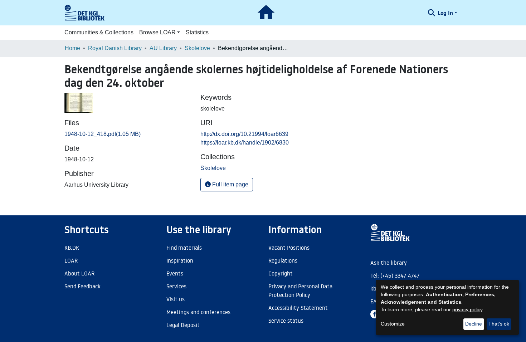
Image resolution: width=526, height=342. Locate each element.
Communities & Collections (98, 32)
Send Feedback (82, 286)
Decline (473, 324)
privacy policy (467, 309)
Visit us (175, 299)
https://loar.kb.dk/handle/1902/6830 (244, 143)
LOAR (71, 260)
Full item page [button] (229, 184)
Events (174, 273)
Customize (393, 324)
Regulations (282, 260)
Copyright (280, 273)
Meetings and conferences (198, 312)
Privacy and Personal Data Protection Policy (300, 290)
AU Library (163, 48)
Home (72, 48)
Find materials (184, 247)
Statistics (197, 32)
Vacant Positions (289, 247)
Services (176, 286)
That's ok (498, 324)
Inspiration (179, 260)
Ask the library (388, 262)
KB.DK (71, 247)
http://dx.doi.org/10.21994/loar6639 (244, 134)
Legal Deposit (183, 324)
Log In (445, 13)
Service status (285, 320)
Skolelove (197, 48)
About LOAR (79, 273)
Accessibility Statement (298, 307)
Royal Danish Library (115, 48)
